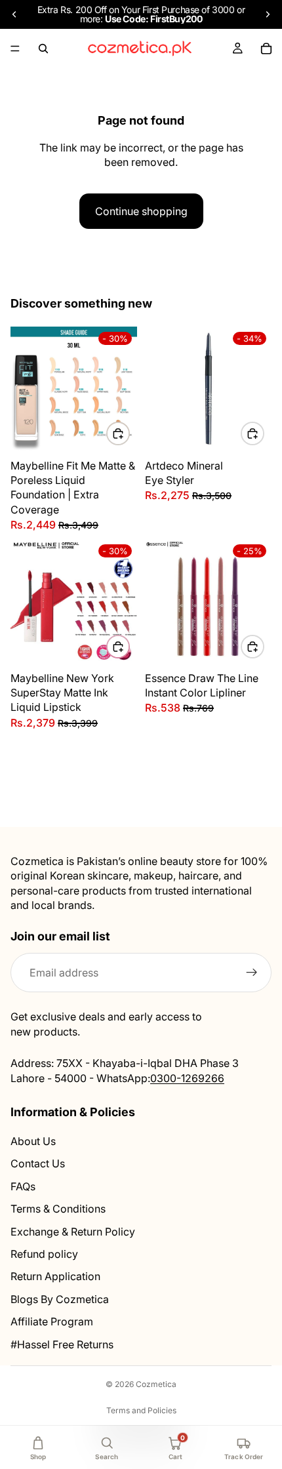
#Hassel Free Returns (61, 1343)
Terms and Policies (141, 1410)
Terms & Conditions (58, 1208)
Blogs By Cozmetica (59, 1298)
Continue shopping (141, 211)
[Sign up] (252, 972)
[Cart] (266, 48)
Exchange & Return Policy (72, 1231)
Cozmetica (156, 1384)
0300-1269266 (187, 1077)
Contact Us (37, 1163)
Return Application (55, 1276)
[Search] (43, 48)
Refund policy (44, 1253)
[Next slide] (267, 14)
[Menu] (15, 48)
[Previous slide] (14, 14)
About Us (33, 1141)
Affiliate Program (51, 1321)
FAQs (22, 1185)
